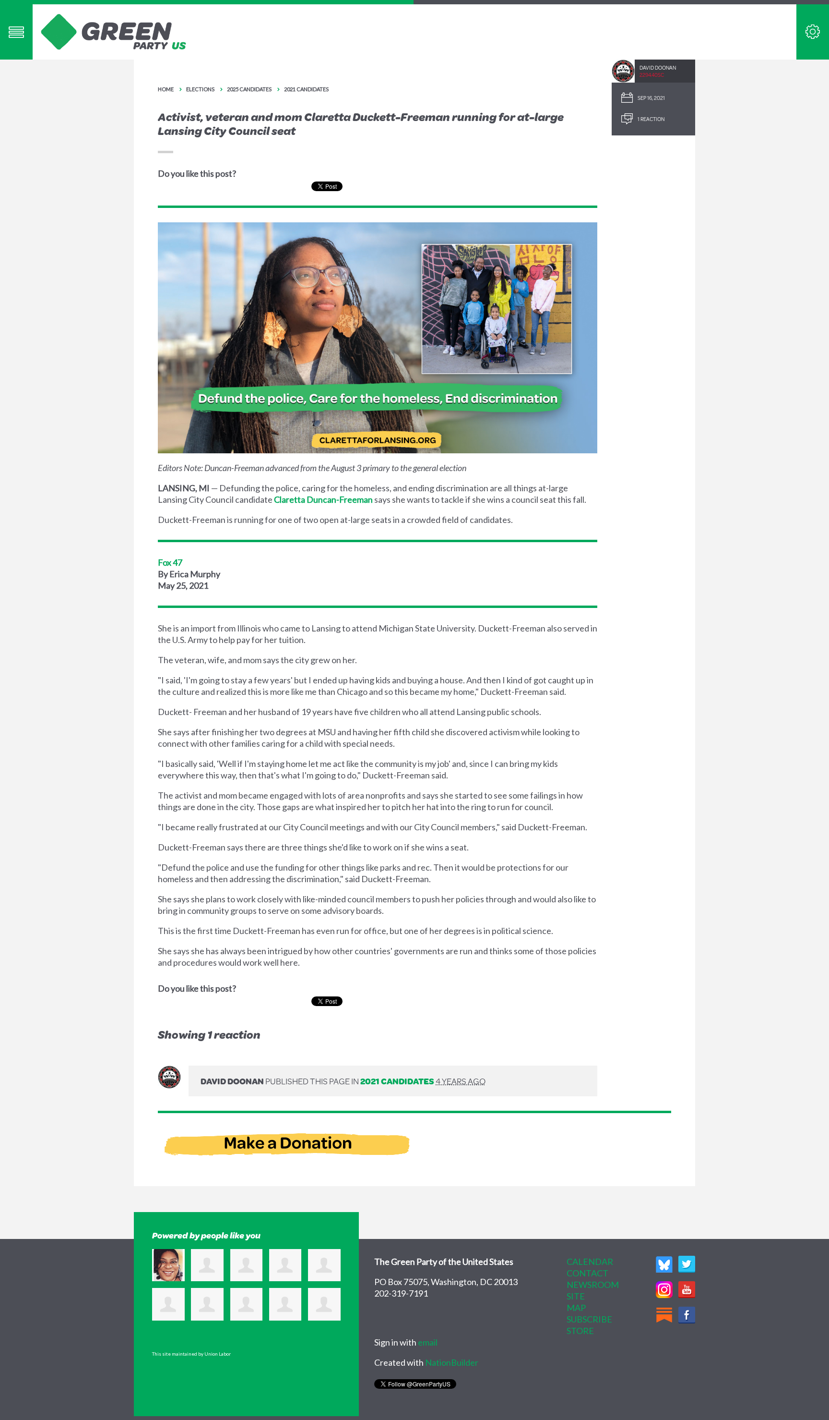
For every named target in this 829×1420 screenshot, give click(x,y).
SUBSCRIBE (589, 1319)
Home (166, 89)
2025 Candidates (249, 89)
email (428, 1342)
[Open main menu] (16, 32)
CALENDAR (590, 1261)
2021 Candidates (306, 89)
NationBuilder (451, 1362)
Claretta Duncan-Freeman (323, 499)
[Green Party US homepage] (114, 30)
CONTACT (587, 1273)
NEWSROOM (593, 1284)
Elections (200, 89)
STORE (580, 1330)
